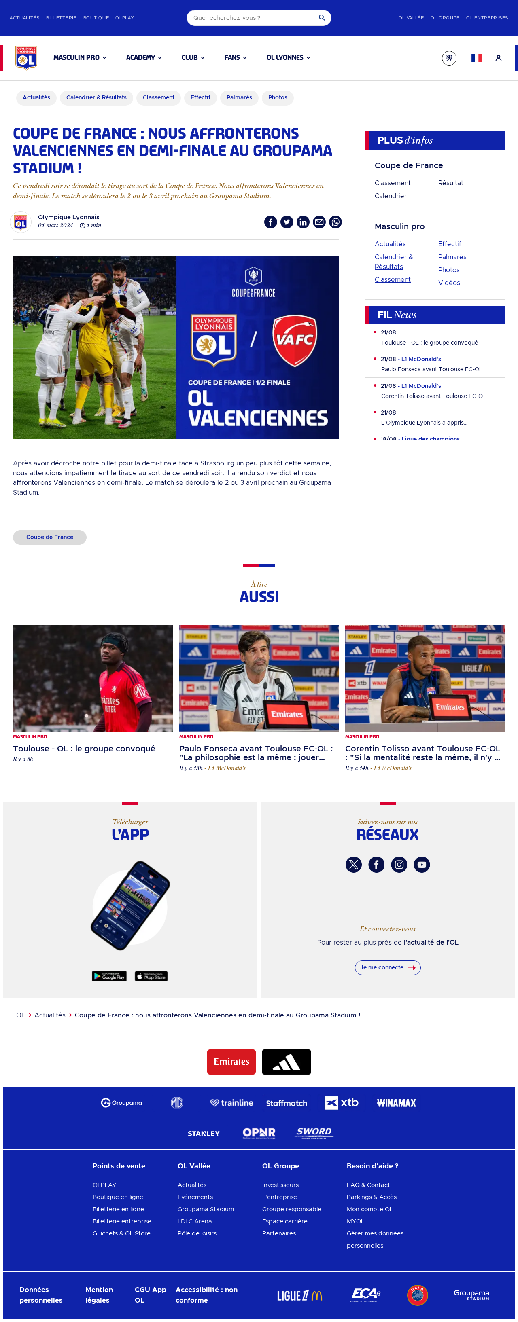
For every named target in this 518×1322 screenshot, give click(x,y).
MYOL (355, 1221)
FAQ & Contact (368, 1185)
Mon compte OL (370, 1209)
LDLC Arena (195, 1221)
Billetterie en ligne (118, 1209)
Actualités (390, 244)
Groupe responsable (291, 1209)
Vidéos (449, 283)
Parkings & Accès (372, 1197)
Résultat (450, 183)
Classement (393, 183)
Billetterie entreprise (122, 1221)
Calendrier (391, 196)
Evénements (195, 1197)
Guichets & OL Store (122, 1234)
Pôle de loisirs (197, 1234)
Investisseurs (280, 1185)
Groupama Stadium (206, 1209)
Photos (449, 270)
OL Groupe (280, 1166)
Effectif (449, 244)
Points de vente (119, 1166)
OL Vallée (194, 1166)
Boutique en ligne (118, 1197)
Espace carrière (285, 1221)
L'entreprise (279, 1197)
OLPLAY (104, 1185)
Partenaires (279, 1234)
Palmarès (452, 257)
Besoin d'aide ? (373, 1166)
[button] (79, 58)
